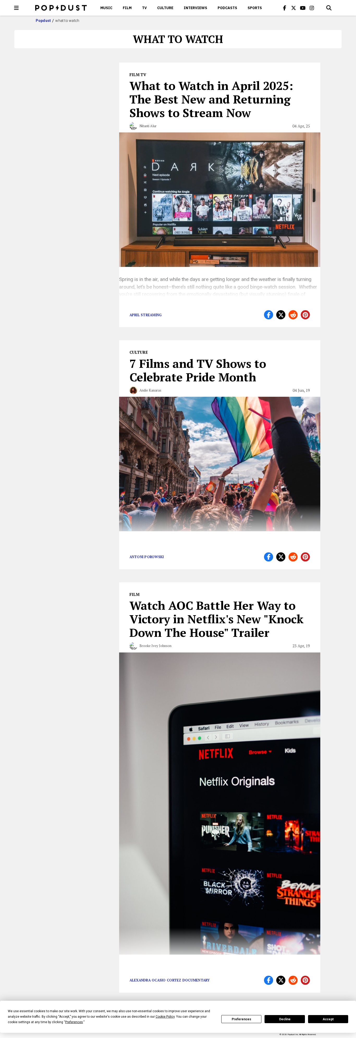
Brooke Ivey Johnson (155, 645)
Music (106, 7)
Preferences (241, 1019)
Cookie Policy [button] (165, 1016)
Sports (255, 7)
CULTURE (165, 7)
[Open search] (329, 8)
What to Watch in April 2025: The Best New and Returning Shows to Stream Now (211, 99)
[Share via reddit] (293, 314)
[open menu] (16, 8)
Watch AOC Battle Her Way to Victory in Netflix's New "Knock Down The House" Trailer (217, 618)
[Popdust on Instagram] (312, 8)
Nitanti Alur (148, 126)
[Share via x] (280, 314)
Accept (328, 1019)
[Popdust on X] (294, 8)
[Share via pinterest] (305, 314)
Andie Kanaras (150, 390)
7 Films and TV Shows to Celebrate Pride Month (198, 370)
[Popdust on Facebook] (285, 8)
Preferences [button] (74, 1022)
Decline (285, 1019)
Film (127, 7)
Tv (144, 7)
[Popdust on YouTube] (303, 8)
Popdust (43, 21)
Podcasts (227, 7)
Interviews (195, 7)
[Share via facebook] (268, 314)
